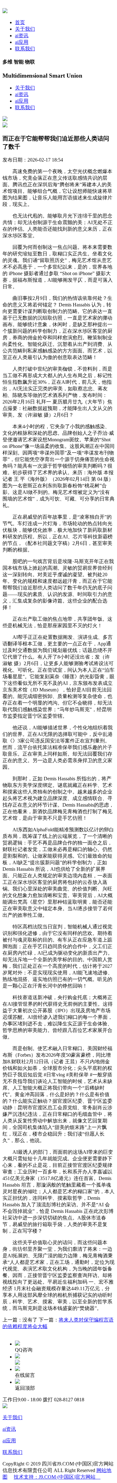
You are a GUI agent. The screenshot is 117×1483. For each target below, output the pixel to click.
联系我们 (25, 48)
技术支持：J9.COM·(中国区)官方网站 (57, 1477)
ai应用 (21, 42)
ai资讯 (21, 35)
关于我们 (25, 29)
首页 (20, 22)
